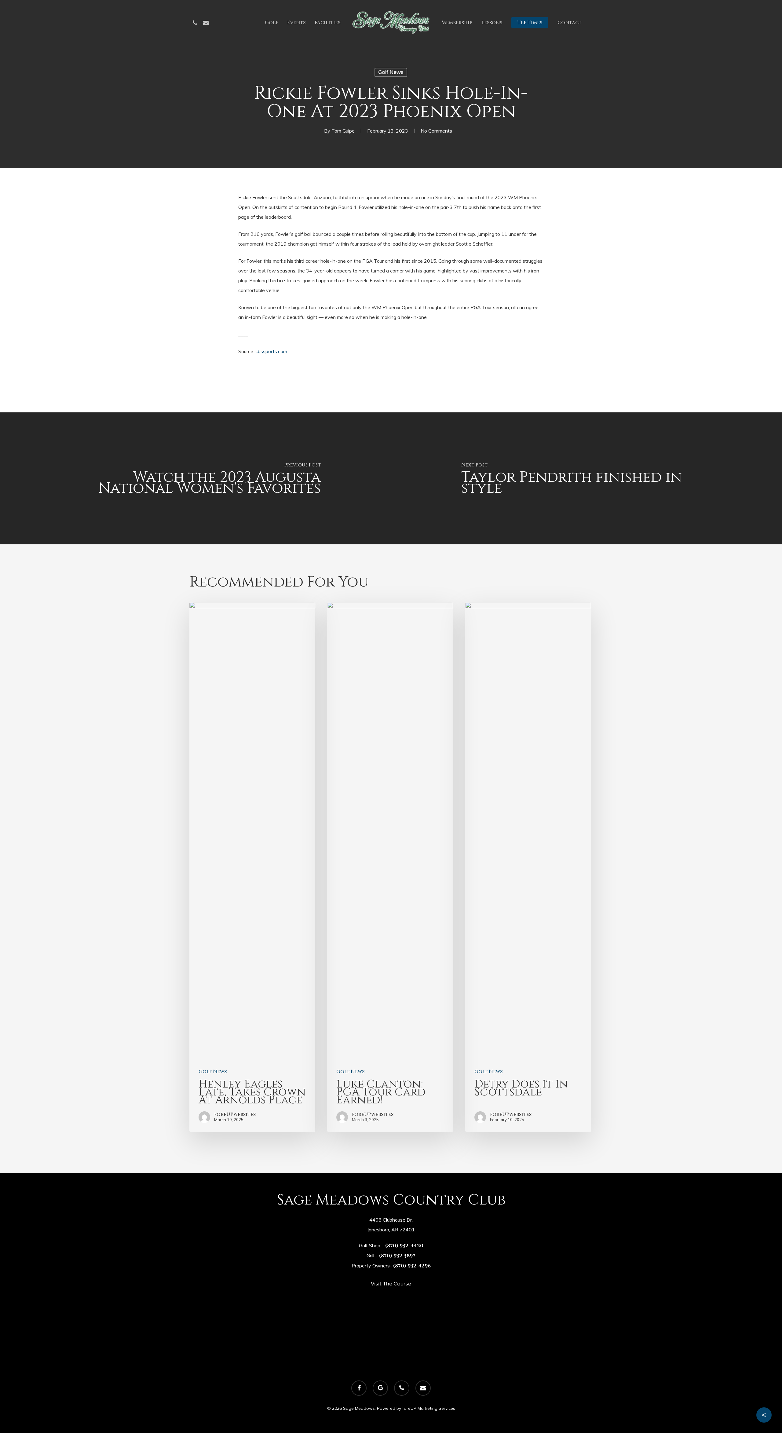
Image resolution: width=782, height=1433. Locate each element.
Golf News (391, 72)
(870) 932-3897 (397, 1255)
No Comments (436, 131)
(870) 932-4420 (404, 1245)
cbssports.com (271, 351)
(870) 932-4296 (412, 1266)
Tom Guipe (343, 131)
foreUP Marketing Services (428, 1408)
